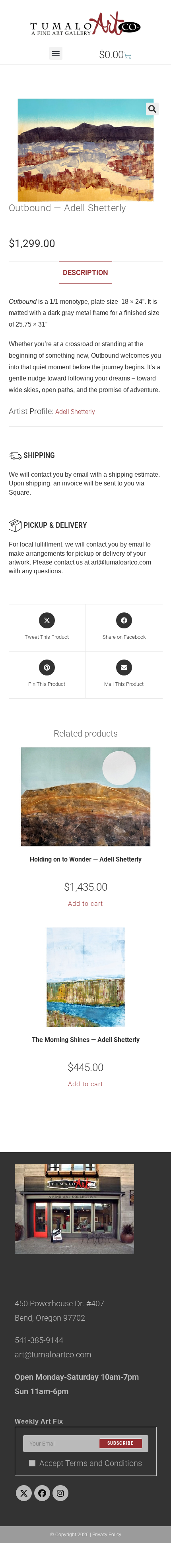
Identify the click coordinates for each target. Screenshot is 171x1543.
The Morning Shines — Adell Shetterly (86, 1040)
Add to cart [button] (85, 903)
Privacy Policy (106, 1534)
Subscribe (120, 1443)
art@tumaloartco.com (121, 562)
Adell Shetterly (75, 412)
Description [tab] (85, 272)
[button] (55, 53)
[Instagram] (60, 1493)
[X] (24, 1493)
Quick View (90, 840)
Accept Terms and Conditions (90, 1463)
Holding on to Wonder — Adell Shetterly (86, 859)
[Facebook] (42, 1493)
